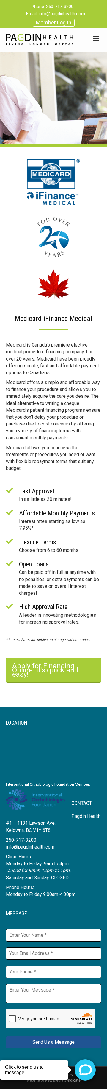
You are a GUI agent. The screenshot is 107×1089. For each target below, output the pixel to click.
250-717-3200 (59, 6)
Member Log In (53, 22)
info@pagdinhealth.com (62, 13)
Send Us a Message (53, 1042)
